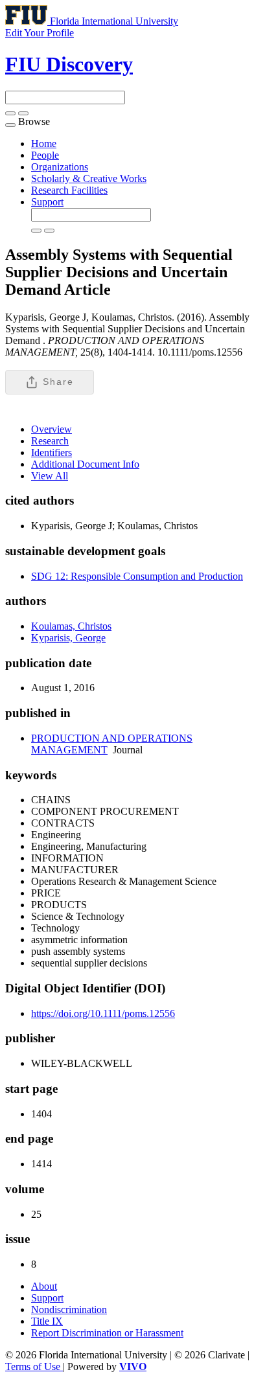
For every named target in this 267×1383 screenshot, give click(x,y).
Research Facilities (69, 190)
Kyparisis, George (68, 637)
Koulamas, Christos (71, 626)
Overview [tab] (51, 429)
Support (47, 201)
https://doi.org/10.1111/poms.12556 (103, 1013)
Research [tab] (50, 440)
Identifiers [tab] (51, 452)
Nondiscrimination (69, 1309)
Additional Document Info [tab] (85, 464)
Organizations (59, 166)
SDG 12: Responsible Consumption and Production (137, 576)
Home (43, 143)
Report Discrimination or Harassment (107, 1332)
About (44, 1286)
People (45, 155)
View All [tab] (49, 475)
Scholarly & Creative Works (88, 178)
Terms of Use (34, 1366)
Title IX (47, 1321)
